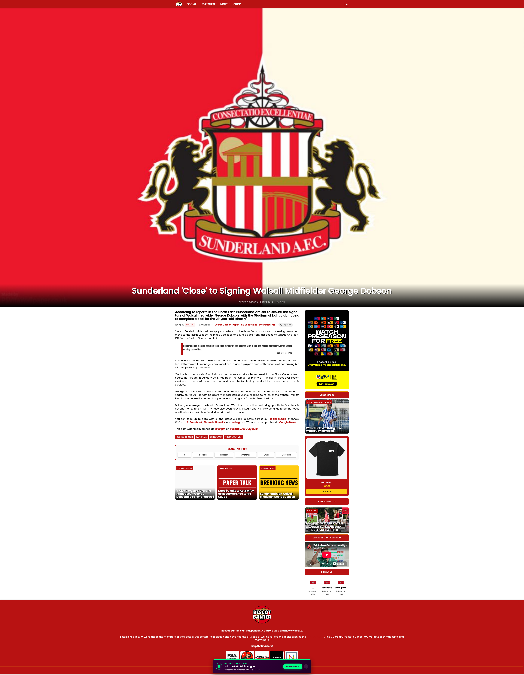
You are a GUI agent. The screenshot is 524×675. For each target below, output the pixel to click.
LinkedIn (224, 454)
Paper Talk (266, 302)
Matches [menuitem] (208, 4)
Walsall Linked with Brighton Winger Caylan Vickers (323, 429)
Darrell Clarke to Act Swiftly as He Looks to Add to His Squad (236, 493)
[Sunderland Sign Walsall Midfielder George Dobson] (279, 482)
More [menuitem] (224, 4)
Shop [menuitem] (237, 4)
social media (278, 419)
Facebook (196, 422)
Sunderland (251, 324)
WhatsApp (246, 454)
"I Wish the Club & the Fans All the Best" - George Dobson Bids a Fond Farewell (195, 493)
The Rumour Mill (267, 324)
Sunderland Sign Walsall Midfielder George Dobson (277, 495)
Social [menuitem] (191, 4)
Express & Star (315, 636)
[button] (346, 4)
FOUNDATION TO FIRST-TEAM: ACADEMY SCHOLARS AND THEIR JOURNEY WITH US (325, 527)
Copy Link (286, 454)
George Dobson (248, 302)
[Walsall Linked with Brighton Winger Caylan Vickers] (327, 416)
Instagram (238, 422)
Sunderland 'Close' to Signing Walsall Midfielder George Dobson (262, 290)
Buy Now (327, 491)
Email (266, 454)
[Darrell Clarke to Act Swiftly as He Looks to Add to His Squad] (237, 482)
